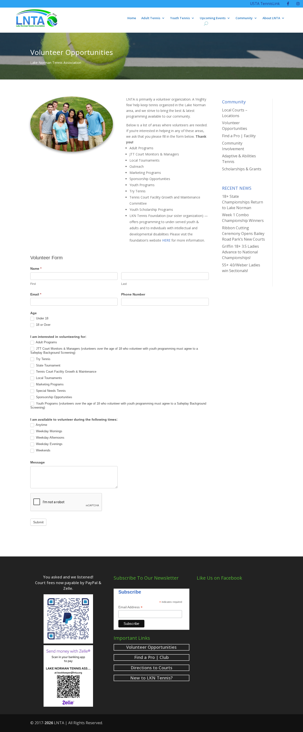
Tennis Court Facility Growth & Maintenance (65, 371)
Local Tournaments (48, 378)
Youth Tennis (180, 18)
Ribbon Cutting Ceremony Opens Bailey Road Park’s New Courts (243, 233)
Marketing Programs (49, 384)
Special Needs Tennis (50, 390)
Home (131, 18)
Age (33, 313)
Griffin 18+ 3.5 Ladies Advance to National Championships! (240, 252)
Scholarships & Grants (241, 169)
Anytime (41, 425)
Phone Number (133, 294)
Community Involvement (233, 146)
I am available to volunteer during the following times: (74, 419)
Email (35, 294)
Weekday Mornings (48, 431)
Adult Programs (46, 342)
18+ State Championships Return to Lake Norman (242, 202)
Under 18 (41, 318)
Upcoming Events (213, 18)
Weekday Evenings (48, 444)
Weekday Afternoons (49, 437)
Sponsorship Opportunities (53, 397)
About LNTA (271, 18)
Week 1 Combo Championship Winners (243, 217)
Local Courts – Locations (234, 112)
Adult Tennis (150, 18)
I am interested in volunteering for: (58, 337)
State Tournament (47, 365)
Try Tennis (42, 359)
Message (37, 462)
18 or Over (42, 324)
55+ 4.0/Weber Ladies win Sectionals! (241, 267)
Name (35, 268)
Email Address (130, 607)
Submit (38, 522)
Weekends (42, 450)
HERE (166, 240)
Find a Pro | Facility (239, 135)
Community (244, 18)
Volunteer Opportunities (234, 125)
